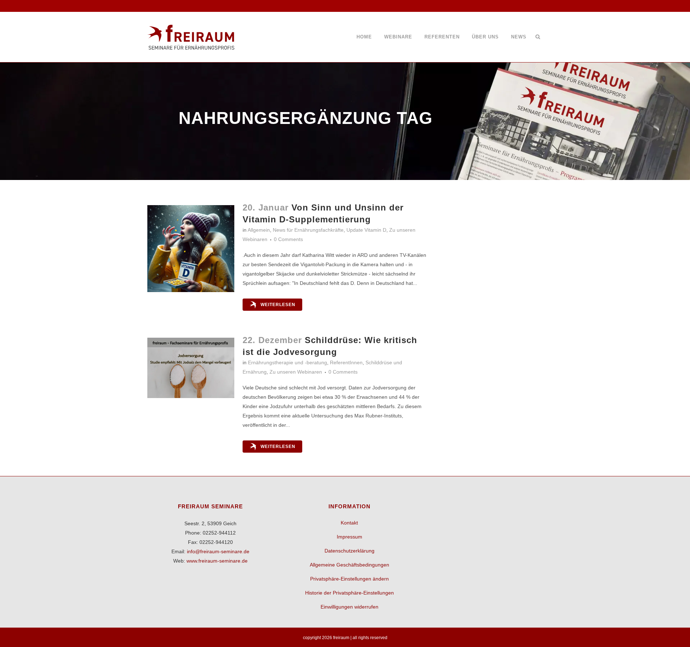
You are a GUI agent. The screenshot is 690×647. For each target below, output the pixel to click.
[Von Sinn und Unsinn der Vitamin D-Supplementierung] (190, 248)
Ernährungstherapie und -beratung (287, 362)
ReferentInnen (346, 362)
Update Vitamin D (366, 230)
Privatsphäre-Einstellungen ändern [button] (349, 579)
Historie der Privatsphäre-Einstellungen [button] (349, 593)
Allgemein (259, 230)
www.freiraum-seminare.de (217, 561)
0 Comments (288, 239)
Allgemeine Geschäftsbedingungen (349, 565)
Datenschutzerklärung (349, 551)
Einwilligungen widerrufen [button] (349, 607)
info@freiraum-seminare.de (218, 551)
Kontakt (349, 523)
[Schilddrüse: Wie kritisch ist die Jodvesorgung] (190, 368)
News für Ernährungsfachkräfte (308, 230)
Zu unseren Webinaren (296, 372)
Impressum (349, 537)
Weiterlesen (278, 304)
